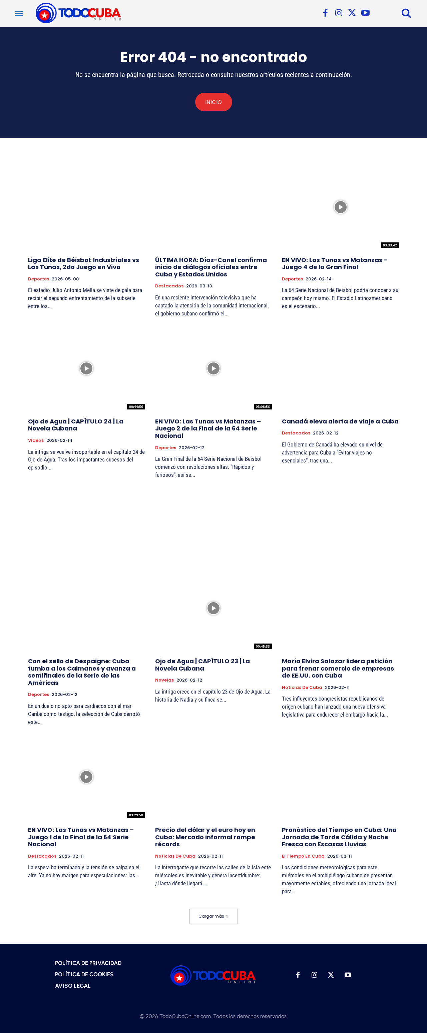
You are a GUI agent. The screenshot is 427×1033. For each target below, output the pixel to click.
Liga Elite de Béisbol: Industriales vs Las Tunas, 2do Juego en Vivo (83, 263)
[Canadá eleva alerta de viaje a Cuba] (340, 368)
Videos (36, 440)
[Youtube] (365, 13)
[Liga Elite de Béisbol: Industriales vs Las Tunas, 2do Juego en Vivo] (86, 207)
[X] (352, 13)
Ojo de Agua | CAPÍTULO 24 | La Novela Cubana (75, 425)
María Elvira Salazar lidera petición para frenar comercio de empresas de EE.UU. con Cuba (338, 668)
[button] (406, 13)
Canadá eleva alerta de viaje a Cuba (340, 421)
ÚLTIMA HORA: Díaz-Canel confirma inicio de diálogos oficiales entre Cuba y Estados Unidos (211, 267)
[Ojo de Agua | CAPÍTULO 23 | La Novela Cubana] (213, 608)
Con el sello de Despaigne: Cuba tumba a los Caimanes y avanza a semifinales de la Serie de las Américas (82, 672)
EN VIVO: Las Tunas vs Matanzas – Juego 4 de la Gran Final (335, 263)
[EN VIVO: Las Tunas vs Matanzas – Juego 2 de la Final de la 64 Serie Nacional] (213, 368)
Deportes (38, 279)
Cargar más (211, 916)
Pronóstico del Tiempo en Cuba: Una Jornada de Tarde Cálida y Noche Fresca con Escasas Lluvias (339, 837)
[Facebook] (325, 13)
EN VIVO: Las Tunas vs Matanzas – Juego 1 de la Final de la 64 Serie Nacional (81, 837)
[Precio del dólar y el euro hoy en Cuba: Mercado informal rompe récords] (213, 777)
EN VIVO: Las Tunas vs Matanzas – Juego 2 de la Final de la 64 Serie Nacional (208, 428)
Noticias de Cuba (302, 687)
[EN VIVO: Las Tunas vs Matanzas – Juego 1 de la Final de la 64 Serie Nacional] (86, 777)
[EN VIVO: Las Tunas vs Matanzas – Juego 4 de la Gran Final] (340, 207)
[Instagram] (339, 13)
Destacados (169, 286)
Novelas (164, 680)
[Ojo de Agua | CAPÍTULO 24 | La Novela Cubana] (86, 368)
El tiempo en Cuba (303, 856)
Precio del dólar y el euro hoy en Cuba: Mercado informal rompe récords (205, 837)
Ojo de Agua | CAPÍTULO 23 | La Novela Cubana (202, 665)
